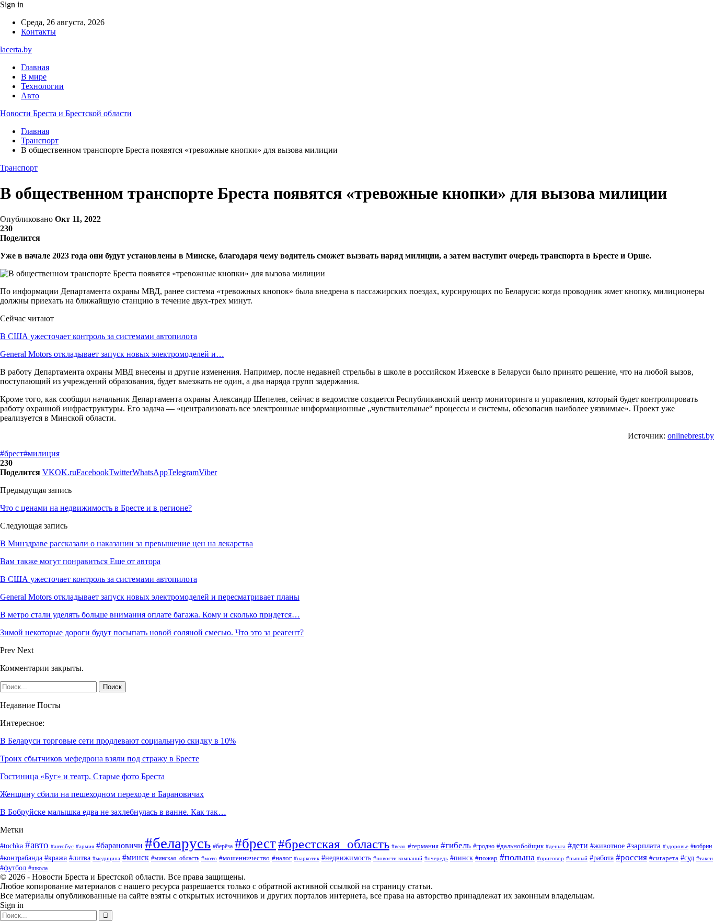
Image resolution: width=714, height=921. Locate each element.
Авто (30, 95)
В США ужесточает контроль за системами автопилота (98, 336)
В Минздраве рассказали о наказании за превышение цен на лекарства (126, 543)
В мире (34, 76)
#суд (687, 858)
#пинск (461, 858)
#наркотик (306, 858)
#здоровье (675, 846)
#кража (55, 858)
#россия (631, 857)
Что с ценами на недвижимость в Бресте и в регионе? (96, 507)
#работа (602, 858)
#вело (398, 846)
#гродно (483, 846)
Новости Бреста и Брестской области (66, 113)
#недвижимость (346, 858)
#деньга (556, 846)
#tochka (11, 846)
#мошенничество (244, 858)
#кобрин (701, 846)
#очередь (436, 858)
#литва (79, 858)
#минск (135, 857)
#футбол (13, 867)
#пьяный (577, 858)
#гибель (456, 845)
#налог (282, 858)
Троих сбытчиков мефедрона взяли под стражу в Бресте (99, 758)
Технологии (42, 86)
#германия (423, 846)
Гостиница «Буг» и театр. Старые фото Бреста (82, 776)
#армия (85, 846)
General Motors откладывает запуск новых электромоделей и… (112, 354)
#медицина (106, 858)
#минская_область (175, 858)
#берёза (223, 846)
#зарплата (644, 845)
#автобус (62, 846)
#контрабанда (21, 857)
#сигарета (663, 858)
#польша (517, 857)
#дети (578, 845)
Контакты (38, 31)
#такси (704, 858)
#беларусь (178, 843)
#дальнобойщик (520, 846)
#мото (209, 858)
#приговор (550, 858)
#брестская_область (333, 844)
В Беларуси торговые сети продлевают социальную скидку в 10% (118, 740)
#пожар (486, 858)
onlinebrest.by (690, 435)
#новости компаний (397, 858)
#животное (607, 845)
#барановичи (119, 845)
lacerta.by (16, 49)
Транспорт (19, 167)
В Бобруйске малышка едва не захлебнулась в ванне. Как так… (113, 811)
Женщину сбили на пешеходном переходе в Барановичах (102, 794)
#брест (12, 453)
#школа (38, 868)
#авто (37, 844)
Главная (35, 67)
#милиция (42, 453)
